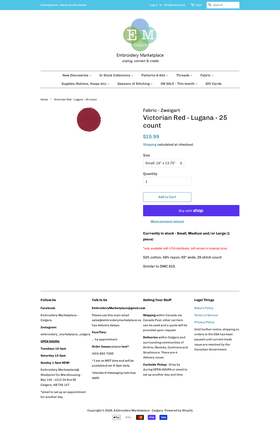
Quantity (150, 174)
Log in (153, 5)
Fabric (205, 75)
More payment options (167, 221)
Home (44, 99)
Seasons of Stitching (133, 84)
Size (146, 155)
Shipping (149, 144)
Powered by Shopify (179, 410)
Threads (183, 75)
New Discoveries (76, 75)
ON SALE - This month (178, 84)
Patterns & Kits (153, 75)
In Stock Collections (115, 75)
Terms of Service (206, 315)
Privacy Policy (204, 322)
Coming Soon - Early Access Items (63, 5)
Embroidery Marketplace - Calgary (138, 410)
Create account (174, 5)
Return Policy (203, 308)
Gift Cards (214, 84)
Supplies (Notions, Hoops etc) (84, 84)
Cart (199, 5)
